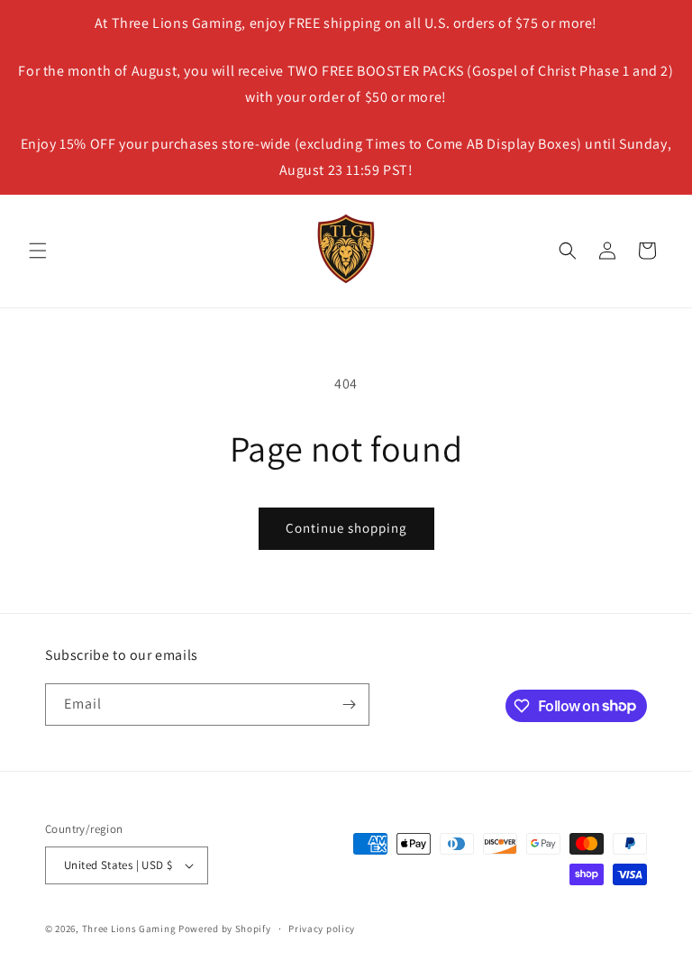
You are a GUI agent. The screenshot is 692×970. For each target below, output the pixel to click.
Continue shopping (346, 527)
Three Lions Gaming (129, 928)
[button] (38, 250)
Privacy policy (321, 928)
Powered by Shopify (224, 928)
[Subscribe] (349, 704)
